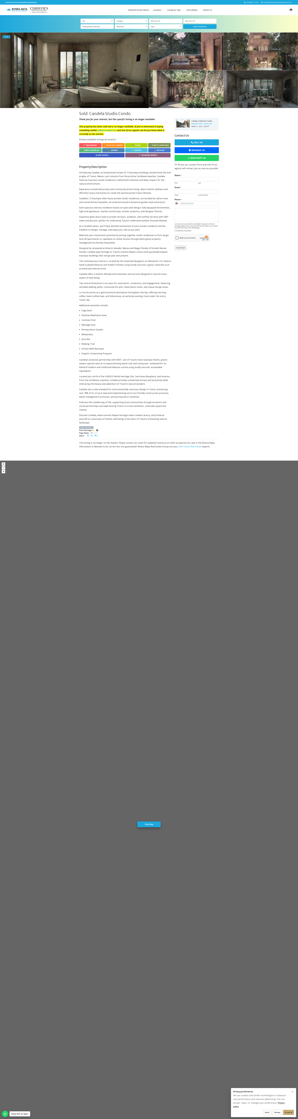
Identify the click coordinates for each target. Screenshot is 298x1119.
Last (199, 183)
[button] (16, 1114)
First (176, 183)
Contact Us (207, 10)
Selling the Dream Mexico (138, 10)
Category (120, 21)
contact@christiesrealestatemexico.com (277, 2)
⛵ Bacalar (159, 150)
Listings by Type (174, 10)
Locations (157, 10)
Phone (178, 199)
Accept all (288, 1112)
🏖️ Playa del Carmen (113, 145)
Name (178, 175)
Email (178, 187)
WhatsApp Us (198, 158)
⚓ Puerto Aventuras (159, 145)
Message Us (198, 150)
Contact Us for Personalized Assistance (21, 2)
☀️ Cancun (136, 150)
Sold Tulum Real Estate (189, 446)
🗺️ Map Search (101, 155)
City (83, 21)
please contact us (107, 130)
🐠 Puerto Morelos (90, 150)
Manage (277, 1112)
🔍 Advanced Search (148, 155)
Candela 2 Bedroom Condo (201, 121)
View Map (149, 824)
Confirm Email (203, 195)
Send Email (180, 248)
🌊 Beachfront (90, 145)
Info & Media (191, 10)
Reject (267, 1112)
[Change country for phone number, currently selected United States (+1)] (177, 203)
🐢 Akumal (113, 150)
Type (152, 27)
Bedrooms (120, 27)
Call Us (198, 142)
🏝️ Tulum (136, 145)
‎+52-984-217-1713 (252, 2)
